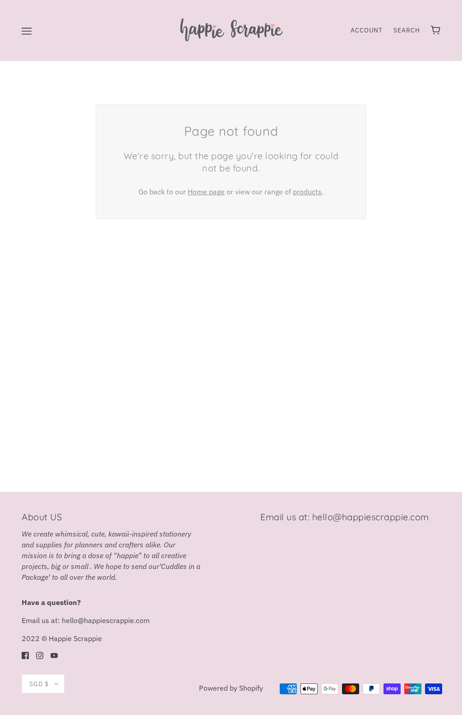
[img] (25, 655)
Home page (206, 191)
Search (406, 30)
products (307, 191)
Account (367, 30)
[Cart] (436, 30)
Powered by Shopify (231, 687)
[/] (230, 29)
